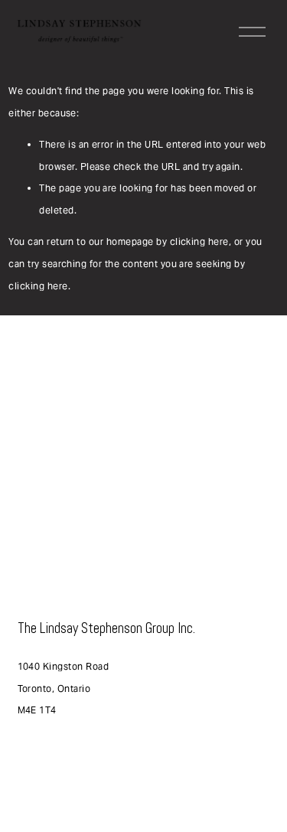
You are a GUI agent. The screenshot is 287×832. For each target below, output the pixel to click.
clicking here (199, 241)
